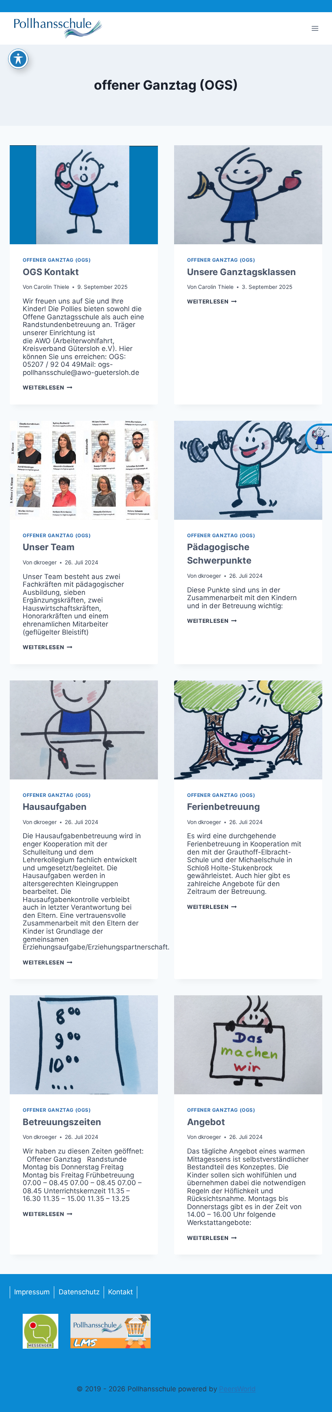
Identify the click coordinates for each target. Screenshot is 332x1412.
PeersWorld (237, 1389)
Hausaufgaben (55, 806)
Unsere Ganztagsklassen (241, 272)
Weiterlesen (47, 387)
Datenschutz (79, 1292)
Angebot (206, 1122)
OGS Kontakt (51, 272)
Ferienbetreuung (223, 806)
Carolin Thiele (51, 287)
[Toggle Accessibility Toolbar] (18, 59)
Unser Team (48, 547)
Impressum (32, 1292)
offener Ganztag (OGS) (57, 260)
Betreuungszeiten (62, 1122)
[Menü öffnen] (314, 28)
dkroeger (45, 562)
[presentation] (84, 194)
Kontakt (120, 1292)
